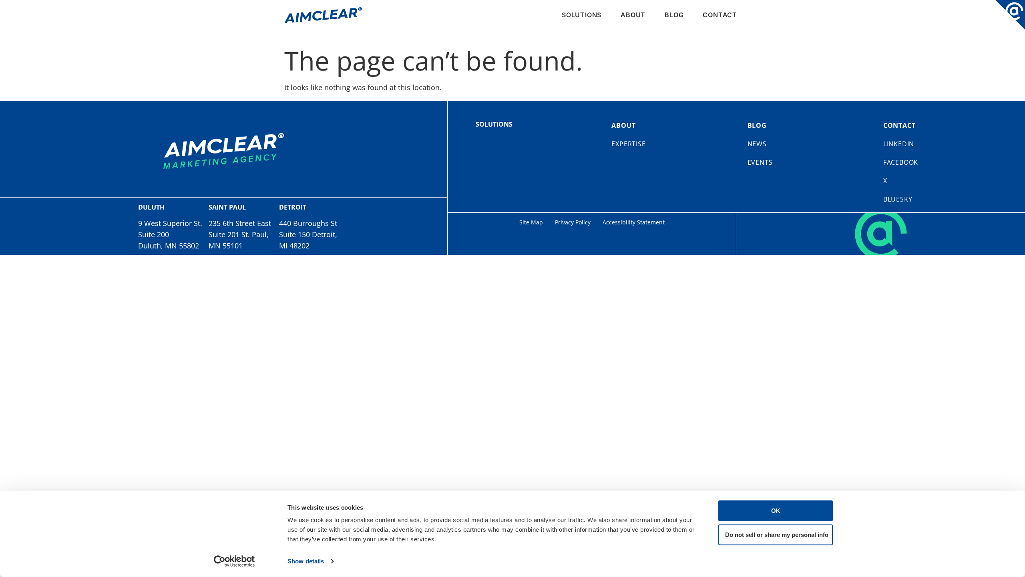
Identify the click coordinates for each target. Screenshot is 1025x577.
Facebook (900, 162)
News (757, 143)
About (633, 15)
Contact (720, 15)
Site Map (531, 222)
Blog (674, 15)
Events (760, 162)
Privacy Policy (573, 222)
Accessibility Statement (634, 222)
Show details (305, 561)
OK (775, 510)
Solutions (581, 15)
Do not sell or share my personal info (776, 534)
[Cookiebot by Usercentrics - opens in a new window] (234, 561)
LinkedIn (898, 143)
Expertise (628, 143)
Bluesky (897, 199)
